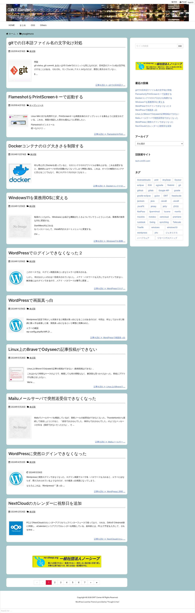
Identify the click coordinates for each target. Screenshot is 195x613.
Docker (178, 180)
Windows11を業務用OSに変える (38, 197)
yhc (156, 232)
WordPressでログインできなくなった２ (45, 253)
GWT (165, 195)
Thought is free (113, 602)
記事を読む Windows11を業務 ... (109, 241)
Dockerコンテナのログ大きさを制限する (46, 146)
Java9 (176, 201)
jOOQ (176, 206)
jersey (153, 206)
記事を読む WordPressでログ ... (109, 288)
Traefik (140, 227)
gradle (177, 190)
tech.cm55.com (142, 161)
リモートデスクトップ (167, 238)
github (140, 190)
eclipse (140, 185)
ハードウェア (143, 238)
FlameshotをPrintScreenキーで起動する (45, 96)
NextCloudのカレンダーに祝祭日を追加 (45, 503)
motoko (152, 217)
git (179, 185)
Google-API (164, 190)
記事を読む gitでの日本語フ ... (110, 85)
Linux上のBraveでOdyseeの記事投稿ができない (52, 349)
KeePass (141, 211)
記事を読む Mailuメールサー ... (110, 442)
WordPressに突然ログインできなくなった (47, 453)
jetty (165, 206)
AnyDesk (166, 180)
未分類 (32, 51)
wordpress (142, 232)
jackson (140, 201)
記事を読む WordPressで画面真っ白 (107, 337)
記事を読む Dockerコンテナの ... (109, 186)
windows (155, 227)
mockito (141, 217)
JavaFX (140, 206)
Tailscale (177, 222)
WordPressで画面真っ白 (30, 300)
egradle (159, 185)
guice (157, 195)
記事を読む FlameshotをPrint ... (109, 134)
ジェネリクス (172, 232)
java (152, 201)
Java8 (164, 201)
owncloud (164, 217)
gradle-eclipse (144, 195)
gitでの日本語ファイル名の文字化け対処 (45, 42)
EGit (150, 185)
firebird (170, 185)
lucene (167, 211)
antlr (156, 180)
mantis (178, 211)
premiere (177, 217)
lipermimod (154, 211)
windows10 (172, 227)
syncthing (164, 222)
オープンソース (36, 105)
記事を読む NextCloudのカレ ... (109, 539)
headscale (176, 195)
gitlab (150, 190)
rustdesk (141, 222)
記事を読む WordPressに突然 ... (109, 491)
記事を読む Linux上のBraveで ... (109, 386)
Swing (152, 222)
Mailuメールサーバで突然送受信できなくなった (52, 398)
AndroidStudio (143, 180)
